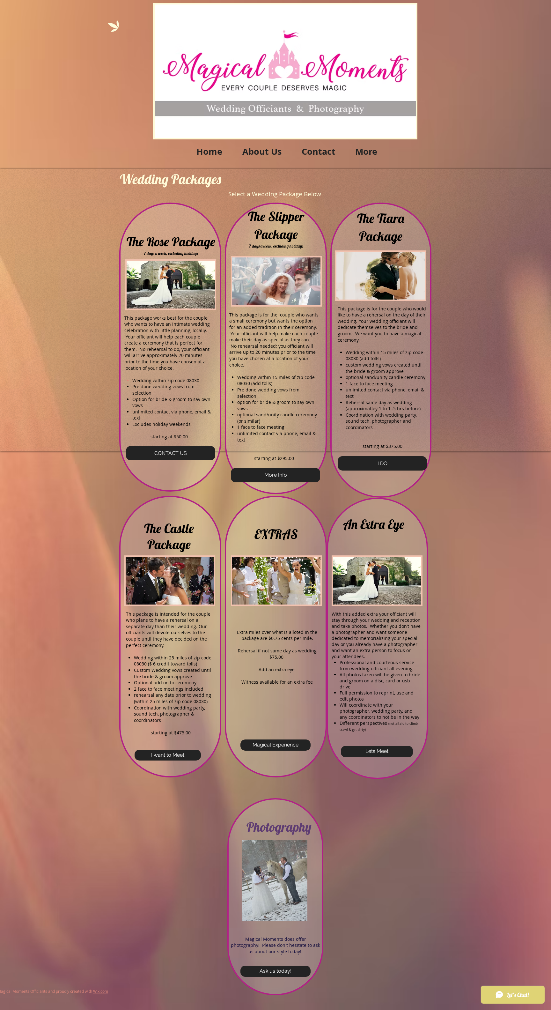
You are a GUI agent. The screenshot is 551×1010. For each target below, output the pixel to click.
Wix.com (100, 991)
